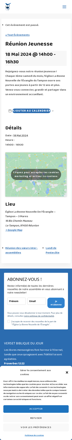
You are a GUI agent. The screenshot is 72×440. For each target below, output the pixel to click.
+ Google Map (13, 230)
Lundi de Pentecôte (52, 250)
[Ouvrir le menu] (64, 7)
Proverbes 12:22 (14, 363)
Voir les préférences (36, 427)
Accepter (36, 409)
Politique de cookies (34, 435)
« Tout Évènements (17, 35)
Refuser (36, 418)
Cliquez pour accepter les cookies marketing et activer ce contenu (36, 174)
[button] (67, 372)
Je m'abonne (56, 303)
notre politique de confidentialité (39, 315)
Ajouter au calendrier (31, 111)
